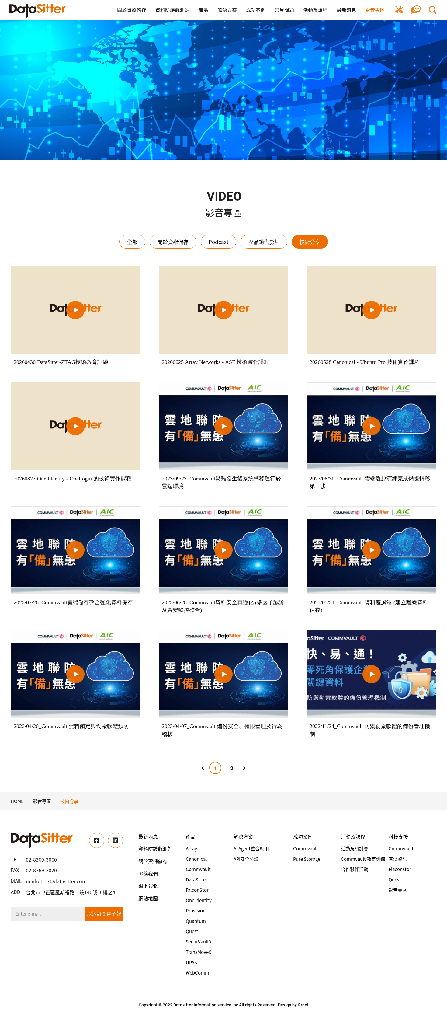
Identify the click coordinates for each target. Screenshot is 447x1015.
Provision (196, 910)
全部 (132, 242)
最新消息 (346, 9)
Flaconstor (400, 869)
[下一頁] (243, 768)
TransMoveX (198, 952)
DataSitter (196, 879)
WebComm (197, 972)
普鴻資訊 (398, 859)
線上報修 (399, 9)
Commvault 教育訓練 (363, 859)
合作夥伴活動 (354, 869)
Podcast (218, 242)
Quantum (196, 921)
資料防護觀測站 (172, 9)
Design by (287, 1005)
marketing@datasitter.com (56, 881)
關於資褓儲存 (131, 9)
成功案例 (255, 9)
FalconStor (197, 890)
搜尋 (432, 9)
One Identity (199, 900)
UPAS (191, 962)
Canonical (196, 859)
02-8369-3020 (41, 870)
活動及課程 (315, 9)
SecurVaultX (199, 941)
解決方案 (227, 9)
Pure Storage (306, 859)
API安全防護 (246, 859)
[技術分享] (37, 11)
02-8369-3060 (41, 859)
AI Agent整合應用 (251, 848)
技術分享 (310, 242)
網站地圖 (148, 898)
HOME (17, 801)
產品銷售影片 (263, 242)
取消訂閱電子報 (104, 913)
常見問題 (284, 9)
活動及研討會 (354, 848)
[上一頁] (203, 768)
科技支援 (398, 836)
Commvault (198, 869)
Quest (192, 931)
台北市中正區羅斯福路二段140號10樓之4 (70, 892)
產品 (203, 9)
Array (191, 848)
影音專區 (375, 9)
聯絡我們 (416, 9)
